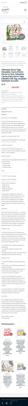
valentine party (7, 101)
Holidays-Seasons (8, 61)
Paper (11, 92)
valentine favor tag (15, 99)
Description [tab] (4, 108)
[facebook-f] (3, 403)
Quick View (7, 337)
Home (2, 61)
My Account (4, 2)
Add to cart (15, 87)
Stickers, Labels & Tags (6, 94)
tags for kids (8, 99)
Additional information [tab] (6, 111)
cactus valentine (14, 96)
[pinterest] (8, 403)
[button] (24, 22)
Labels (7, 92)
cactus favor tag (7, 96)
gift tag (20, 97)
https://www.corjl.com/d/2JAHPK (8, 141)
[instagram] (11, 403)
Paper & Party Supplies (17, 92)
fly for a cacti (16, 97)
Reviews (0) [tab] (4, 114)
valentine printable (14, 101)
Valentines (15, 61)
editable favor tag (9, 97)
